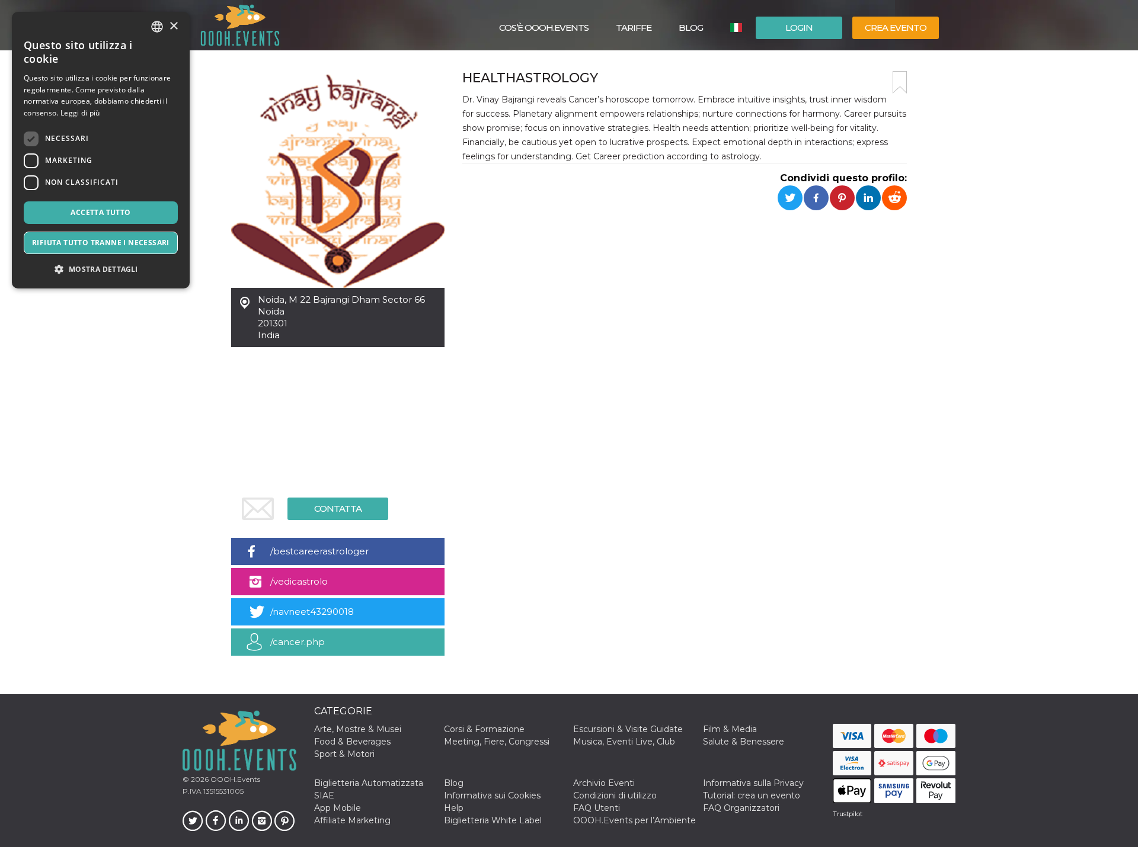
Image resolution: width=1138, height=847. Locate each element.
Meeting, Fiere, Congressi (496, 741)
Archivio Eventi (604, 783)
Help (453, 808)
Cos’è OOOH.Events (544, 27)
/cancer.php (297, 641)
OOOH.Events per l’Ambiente (634, 820)
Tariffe (633, 27)
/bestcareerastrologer (319, 551)
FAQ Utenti (596, 808)
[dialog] (101, 150)
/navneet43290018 (312, 611)
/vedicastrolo (299, 581)
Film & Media (730, 729)
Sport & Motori (344, 754)
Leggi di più (80, 113)
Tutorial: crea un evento (751, 795)
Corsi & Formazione (484, 729)
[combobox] (157, 27)
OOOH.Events (234, 779)
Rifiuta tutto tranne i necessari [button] (101, 243)
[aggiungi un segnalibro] (900, 82)
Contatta (338, 508)
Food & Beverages (352, 741)
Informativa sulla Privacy (753, 783)
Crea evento (895, 27)
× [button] (173, 26)
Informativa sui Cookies (492, 795)
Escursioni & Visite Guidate (628, 729)
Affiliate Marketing (352, 820)
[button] (101, 269)
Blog (691, 27)
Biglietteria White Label (493, 820)
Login (799, 27)
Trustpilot (847, 814)
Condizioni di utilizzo (615, 795)
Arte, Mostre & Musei (357, 729)
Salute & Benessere (743, 741)
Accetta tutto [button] (100, 212)
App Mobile (337, 808)
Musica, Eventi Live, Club (624, 741)
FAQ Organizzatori (741, 808)
